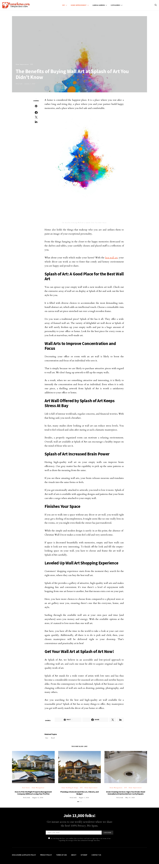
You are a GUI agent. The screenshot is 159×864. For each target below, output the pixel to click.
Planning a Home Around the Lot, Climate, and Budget (79, 793)
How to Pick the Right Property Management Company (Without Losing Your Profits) (33, 793)
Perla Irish (19, 84)
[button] (78, 801)
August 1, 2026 (84, 798)
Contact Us (96, 855)
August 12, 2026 (37, 798)
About (73, 855)
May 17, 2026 (130, 798)
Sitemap (84, 855)
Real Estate (26, 788)
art (47, 738)
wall (53, 738)
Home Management (38, 788)
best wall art (111, 257)
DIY (63, 5)
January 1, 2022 (30, 84)
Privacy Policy (46, 855)
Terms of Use (61, 855)
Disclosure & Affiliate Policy (24, 855)
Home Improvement (78, 5)
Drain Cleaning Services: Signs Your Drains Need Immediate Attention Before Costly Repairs (125, 793)
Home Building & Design (70, 788)
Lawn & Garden (99, 5)
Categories (115, 5)
